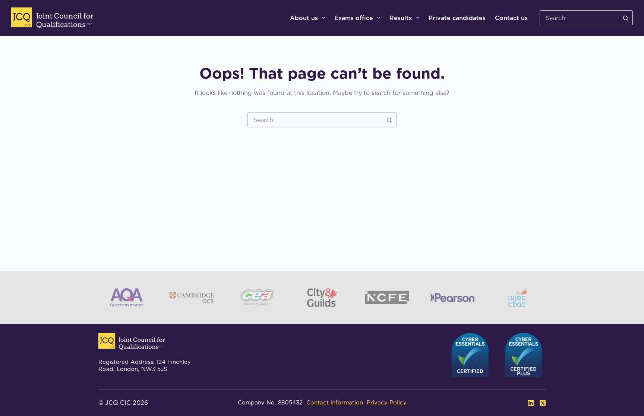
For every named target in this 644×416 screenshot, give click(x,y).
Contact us (511, 18)
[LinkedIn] (531, 403)
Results (400, 18)
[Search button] (625, 18)
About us (304, 18)
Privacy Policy (387, 402)
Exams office (353, 18)
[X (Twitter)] (543, 403)
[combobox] (315, 119)
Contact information (334, 402)
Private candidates (457, 18)
